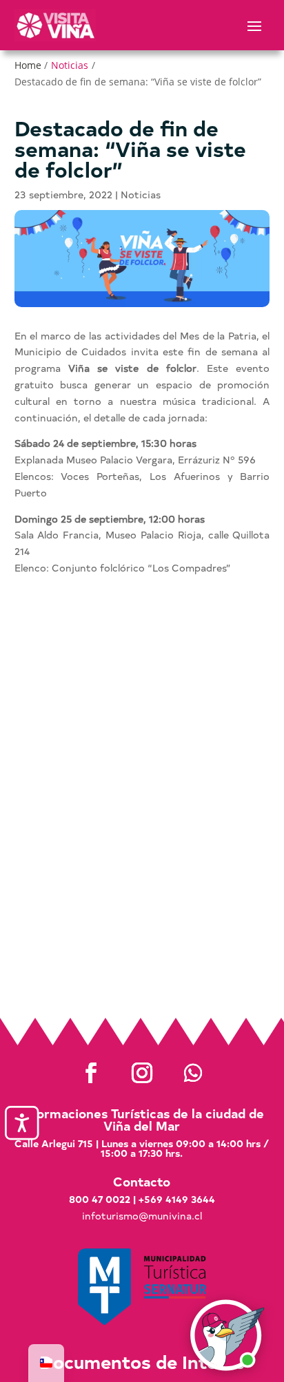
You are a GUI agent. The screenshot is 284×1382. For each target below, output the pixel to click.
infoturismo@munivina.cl (142, 1215)
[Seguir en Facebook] (91, 1072)
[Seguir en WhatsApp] (193, 1072)
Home (27, 65)
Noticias (69, 65)
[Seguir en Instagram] (142, 1072)
